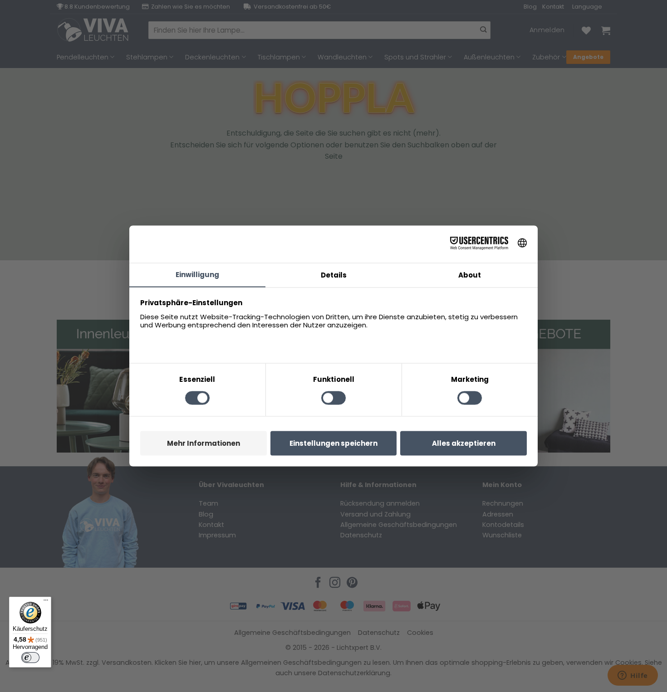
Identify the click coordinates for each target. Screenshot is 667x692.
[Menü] (45, 602)
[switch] (30, 657)
